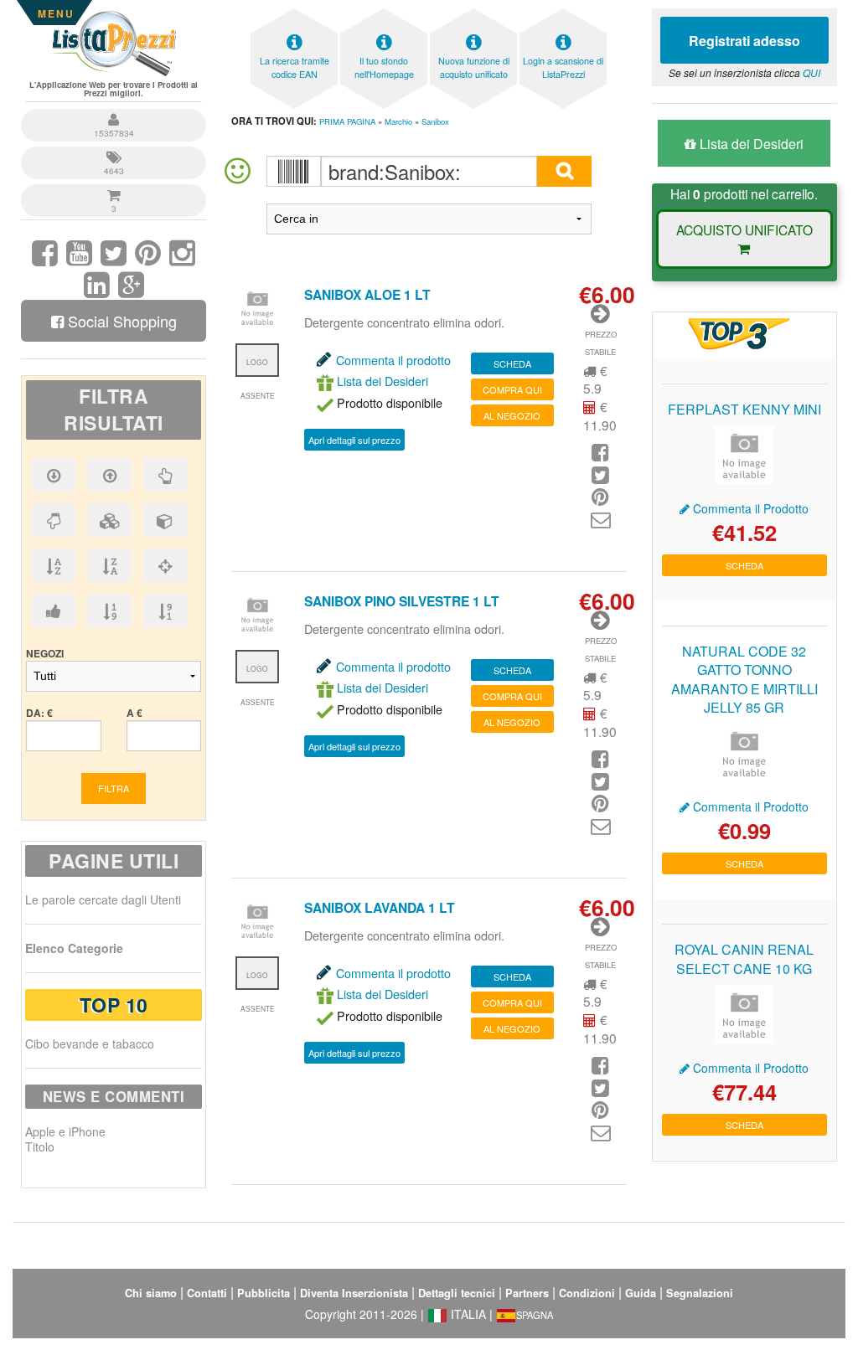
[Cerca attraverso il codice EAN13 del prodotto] (293, 171)
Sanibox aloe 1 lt (367, 294)
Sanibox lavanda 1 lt (379, 907)
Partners (527, 1293)
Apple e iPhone (65, 1131)
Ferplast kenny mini (744, 409)
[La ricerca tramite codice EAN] (294, 13)
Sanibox (435, 121)
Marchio (398, 121)
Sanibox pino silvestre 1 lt (401, 601)
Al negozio (511, 415)
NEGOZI (45, 653)
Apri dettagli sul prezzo (354, 439)
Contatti (207, 1293)
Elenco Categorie (74, 948)
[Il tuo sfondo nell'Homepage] (383, 13)
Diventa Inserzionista (354, 1293)
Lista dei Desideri (380, 380)
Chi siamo (151, 1293)
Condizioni (587, 1293)
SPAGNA (534, 1315)
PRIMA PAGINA (347, 121)
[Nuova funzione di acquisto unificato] (473, 13)
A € (134, 712)
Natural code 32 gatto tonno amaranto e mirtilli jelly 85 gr (744, 679)
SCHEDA (512, 363)
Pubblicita (263, 1293)
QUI (811, 72)
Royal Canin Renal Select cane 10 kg (744, 958)
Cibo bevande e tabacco (89, 1043)
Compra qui (512, 389)
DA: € (39, 712)
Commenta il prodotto (393, 359)
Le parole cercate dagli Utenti (103, 899)
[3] (113, 186)
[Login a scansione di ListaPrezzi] (563, 13)
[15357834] (113, 111)
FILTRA (113, 788)
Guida (640, 1293)
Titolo (39, 1146)
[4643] (113, 149)
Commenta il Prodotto (749, 508)
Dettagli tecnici (456, 1293)
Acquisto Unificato (744, 229)
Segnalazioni (699, 1293)
